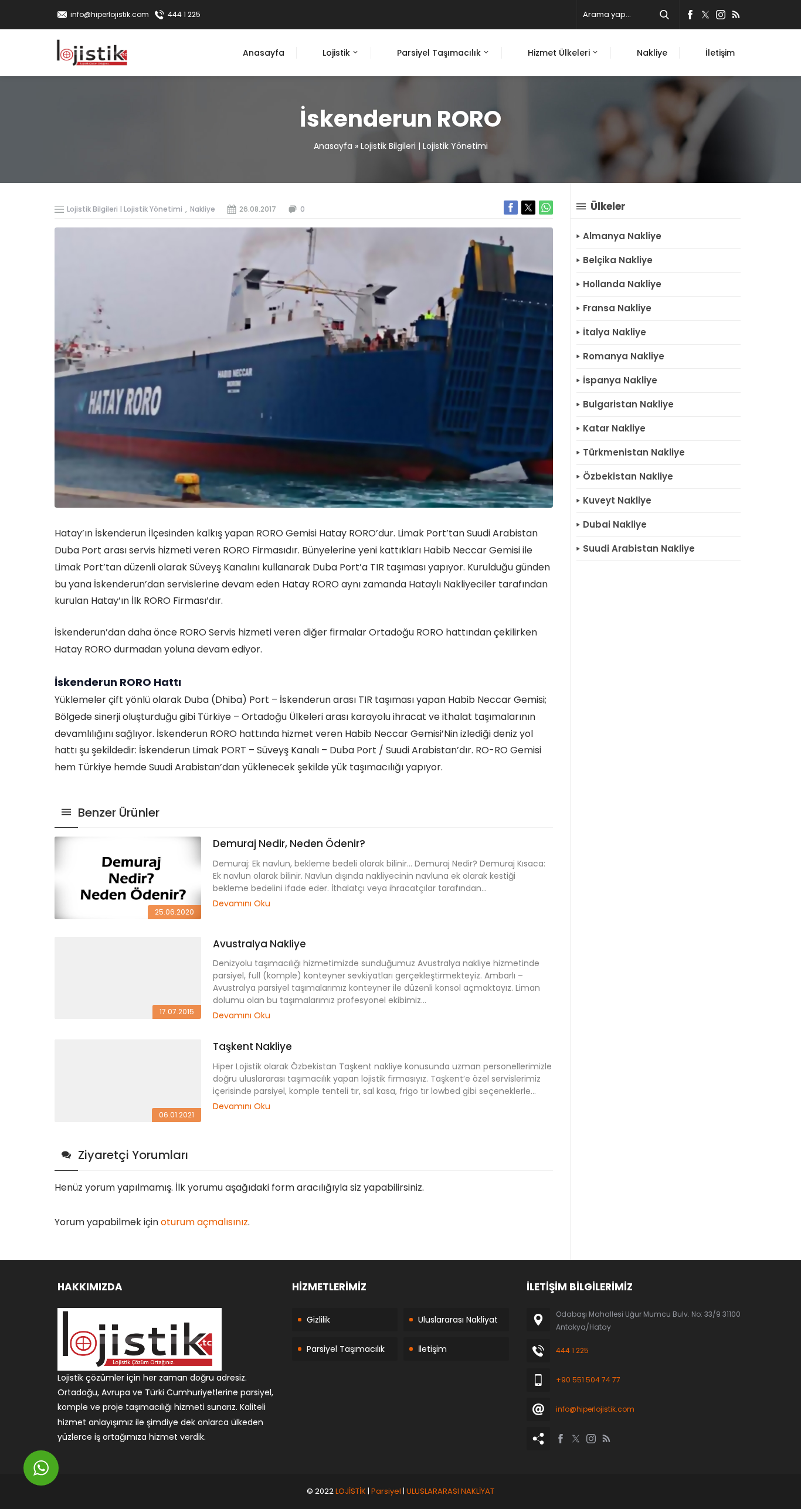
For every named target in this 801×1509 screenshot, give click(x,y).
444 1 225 (184, 14)
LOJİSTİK (350, 1491)
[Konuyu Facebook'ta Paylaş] (511, 207)
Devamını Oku (241, 903)
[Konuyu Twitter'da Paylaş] (528, 207)
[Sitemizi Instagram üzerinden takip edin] (720, 14)
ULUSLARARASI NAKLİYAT (450, 1491)
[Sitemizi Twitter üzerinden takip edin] (705, 14)
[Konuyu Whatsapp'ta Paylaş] (546, 207)
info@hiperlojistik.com (109, 14)
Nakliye (202, 209)
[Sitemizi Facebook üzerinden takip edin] (690, 14)
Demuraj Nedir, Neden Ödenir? (289, 844)
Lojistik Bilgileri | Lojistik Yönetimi (424, 146)
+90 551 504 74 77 (588, 1380)
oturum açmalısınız (204, 1222)
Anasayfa (333, 146)
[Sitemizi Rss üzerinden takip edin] (736, 14)
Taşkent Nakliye (252, 1046)
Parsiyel (386, 1491)
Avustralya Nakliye (259, 944)
